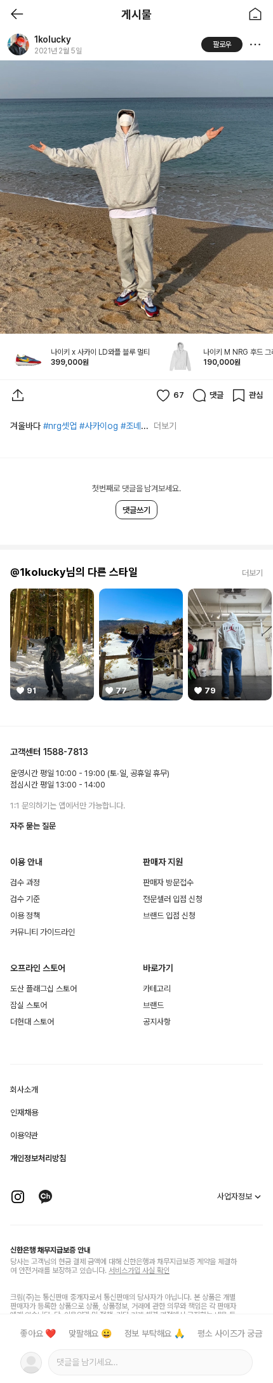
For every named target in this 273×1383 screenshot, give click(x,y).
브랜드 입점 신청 (169, 915)
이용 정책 (25, 915)
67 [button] (178, 395)
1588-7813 (65, 752)
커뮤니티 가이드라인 (42, 932)
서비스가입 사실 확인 (139, 1270)
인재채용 (24, 1112)
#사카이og (98, 426)
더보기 (165, 426)
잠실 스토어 (28, 1005)
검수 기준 (25, 899)
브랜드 (153, 1005)
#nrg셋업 (60, 426)
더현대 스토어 (32, 1021)
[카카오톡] (45, 1196)
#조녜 (131, 426)
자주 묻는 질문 (33, 826)
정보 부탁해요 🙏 (154, 1333)
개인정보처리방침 (38, 1158)
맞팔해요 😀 (90, 1333)
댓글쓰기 (136, 510)
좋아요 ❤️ (38, 1333)
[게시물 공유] (18, 395)
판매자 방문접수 (168, 882)
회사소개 (24, 1089)
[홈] (255, 14)
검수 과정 (25, 882)
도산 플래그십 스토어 (43, 988)
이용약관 (24, 1135)
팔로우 (222, 44)
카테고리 (157, 988)
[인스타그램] (17, 1196)
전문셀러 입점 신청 (173, 899)
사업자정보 (234, 1196)
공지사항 (157, 1021)
